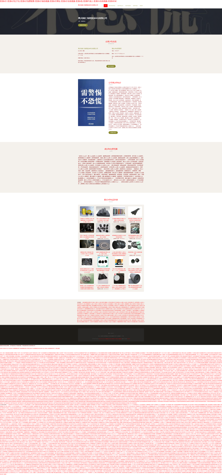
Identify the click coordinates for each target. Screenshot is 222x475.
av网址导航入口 (157, 409)
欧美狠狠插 (7, 377)
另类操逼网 (89, 412)
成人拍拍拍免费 (175, 365)
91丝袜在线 (26, 386)
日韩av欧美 (160, 417)
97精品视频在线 (31, 419)
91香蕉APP (15, 352)
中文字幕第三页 (176, 364)
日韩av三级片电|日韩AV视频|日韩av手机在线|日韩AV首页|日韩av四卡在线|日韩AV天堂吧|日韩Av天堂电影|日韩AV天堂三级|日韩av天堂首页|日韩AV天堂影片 (34, 398)
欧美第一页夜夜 (162, 354)
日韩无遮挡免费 (14, 407)
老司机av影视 (201, 441)
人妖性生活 (39, 412)
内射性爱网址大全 (104, 386)
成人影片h (135, 367)
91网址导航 (162, 432)
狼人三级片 (97, 396)
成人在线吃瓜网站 (24, 382)
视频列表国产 (161, 416)
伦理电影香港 (85, 375)
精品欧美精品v (216, 388)
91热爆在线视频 (55, 412)
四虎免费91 (4, 361)
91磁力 (174, 425)
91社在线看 (199, 385)
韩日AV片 (158, 419)
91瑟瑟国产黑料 (52, 424)
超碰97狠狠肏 (176, 438)
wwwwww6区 (181, 406)
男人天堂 (62, 382)
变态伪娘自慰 (15, 427)
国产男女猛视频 (193, 385)
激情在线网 (113, 437)
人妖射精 (7, 357)
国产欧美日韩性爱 (181, 432)
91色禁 (173, 441)
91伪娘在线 (10, 404)
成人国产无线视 (160, 382)
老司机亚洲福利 (29, 407)
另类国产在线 (143, 375)
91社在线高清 (74, 364)
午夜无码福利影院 (79, 435)
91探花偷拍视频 (176, 404)
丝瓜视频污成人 (170, 391)
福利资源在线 (16, 359)
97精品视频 (47, 411)
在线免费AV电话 (190, 409)
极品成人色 (203, 378)
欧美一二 (65, 406)
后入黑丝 (98, 404)
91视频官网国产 (174, 375)
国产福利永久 (128, 352)
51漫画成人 (161, 370)
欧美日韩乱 (20, 378)
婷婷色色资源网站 (67, 411)
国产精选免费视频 (149, 386)
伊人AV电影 (72, 435)
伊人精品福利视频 (19, 432)
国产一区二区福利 (5, 356)
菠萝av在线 (52, 411)
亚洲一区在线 (57, 419)
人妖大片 (168, 390)
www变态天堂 (144, 432)
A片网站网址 (57, 388)
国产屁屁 (11, 357)
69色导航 (107, 422)
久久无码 (194, 391)
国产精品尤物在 (51, 370)
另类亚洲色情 (193, 359)
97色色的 (140, 437)
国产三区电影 (184, 388)
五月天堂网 (153, 396)
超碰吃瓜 (220, 370)
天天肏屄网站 (83, 437)
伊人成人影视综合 (99, 407)
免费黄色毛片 (56, 356)
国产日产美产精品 (43, 375)
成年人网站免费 (186, 382)
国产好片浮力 (6, 367)
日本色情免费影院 (112, 409)
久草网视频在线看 (141, 369)
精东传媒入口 (116, 357)
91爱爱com (172, 370)
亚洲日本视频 (38, 369)
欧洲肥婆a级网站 (58, 409)
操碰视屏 (154, 359)
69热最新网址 (163, 386)
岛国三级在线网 (138, 441)
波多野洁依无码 (64, 404)
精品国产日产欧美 (215, 433)
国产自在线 (104, 375)
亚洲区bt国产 (192, 407)
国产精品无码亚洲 (199, 377)
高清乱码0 (47, 367)
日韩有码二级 (124, 437)
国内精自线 (32, 354)
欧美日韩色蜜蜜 (174, 424)
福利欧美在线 (186, 386)
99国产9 (152, 404)
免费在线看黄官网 (64, 419)
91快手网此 (104, 419)
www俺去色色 (196, 424)
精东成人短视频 (118, 441)
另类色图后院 (132, 416)
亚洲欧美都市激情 (43, 430)
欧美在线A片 (149, 440)
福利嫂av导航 (58, 441)
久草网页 (41, 377)
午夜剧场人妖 (59, 417)
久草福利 (214, 356)
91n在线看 (218, 432)
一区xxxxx (198, 354)
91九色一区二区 (168, 412)
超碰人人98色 (146, 425)
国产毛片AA (216, 416)
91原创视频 (115, 390)
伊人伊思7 (110, 406)
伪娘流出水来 (98, 425)
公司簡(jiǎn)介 (113, 132)
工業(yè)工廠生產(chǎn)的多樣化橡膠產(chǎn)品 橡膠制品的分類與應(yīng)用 (87, 237)
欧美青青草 (104, 430)
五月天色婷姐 (16, 406)
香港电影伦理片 (15, 370)
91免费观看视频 (180, 440)
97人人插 (105, 420)
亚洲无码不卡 (38, 427)
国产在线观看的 (136, 395)
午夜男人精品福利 (194, 441)
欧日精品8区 (130, 440)
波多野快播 (83, 404)
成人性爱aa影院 (113, 359)
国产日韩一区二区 (193, 362)
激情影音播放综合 (159, 425)
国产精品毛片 (51, 438)
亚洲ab (98, 365)
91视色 (192, 367)
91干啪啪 (190, 395)
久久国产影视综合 (80, 359)
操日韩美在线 (63, 430)
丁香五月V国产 (175, 380)
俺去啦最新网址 (178, 435)
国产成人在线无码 (128, 390)
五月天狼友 (108, 438)
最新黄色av (18, 391)
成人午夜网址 (4, 378)
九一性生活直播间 (122, 430)
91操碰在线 (56, 354)
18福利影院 (23, 362)
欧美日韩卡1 (126, 406)
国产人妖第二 (130, 367)
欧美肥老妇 (112, 385)
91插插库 (122, 354)
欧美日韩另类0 (183, 362)
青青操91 (120, 395)
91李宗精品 (217, 385)
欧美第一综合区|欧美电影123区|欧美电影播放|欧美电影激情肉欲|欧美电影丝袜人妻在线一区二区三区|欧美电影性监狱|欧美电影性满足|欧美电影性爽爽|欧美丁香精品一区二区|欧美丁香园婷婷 (132, 399)
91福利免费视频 (150, 395)
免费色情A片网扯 (88, 377)
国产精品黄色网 (183, 404)
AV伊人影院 (165, 430)
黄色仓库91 (145, 409)
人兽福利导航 (127, 388)
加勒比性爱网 (97, 356)
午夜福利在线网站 (198, 367)
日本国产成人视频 (214, 390)
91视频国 (156, 420)
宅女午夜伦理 (44, 409)
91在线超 (66, 416)
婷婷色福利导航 (132, 414)
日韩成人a (115, 395)
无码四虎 (151, 364)
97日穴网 (50, 372)
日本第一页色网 (45, 437)
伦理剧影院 (57, 428)
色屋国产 (115, 416)
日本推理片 (186, 378)
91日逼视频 (48, 385)
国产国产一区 (64, 359)
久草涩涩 (2, 372)
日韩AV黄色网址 (90, 441)
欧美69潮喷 (86, 359)
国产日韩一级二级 (165, 409)
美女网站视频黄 (106, 391)
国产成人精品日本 (17, 383)
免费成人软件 (28, 375)
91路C (100, 419)
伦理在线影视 (122, 380)
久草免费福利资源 (172, 420)
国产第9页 (163, 378)
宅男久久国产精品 (114, 383)
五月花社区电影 (124, 432)
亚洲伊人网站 (218, 435)
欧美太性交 (10, 419)
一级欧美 (191, 430)
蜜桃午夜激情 (113, 372)
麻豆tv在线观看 (140, 365)
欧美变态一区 (72, 352)
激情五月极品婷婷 (214, 352)
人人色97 (34, 420)
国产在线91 (173, 369)
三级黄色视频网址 (38, 385)
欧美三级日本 (17, 382)
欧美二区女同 (90, 390)
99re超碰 (197, 437)
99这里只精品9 (172, 411)
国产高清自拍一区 (143, 385)
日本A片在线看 (29, 406)
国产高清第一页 (102, 382)
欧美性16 (116, 369)
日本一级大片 (3, 352)
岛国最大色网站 (146, 390)
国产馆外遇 (67, 435)
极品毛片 (60, 427)
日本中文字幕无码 (44, 372)
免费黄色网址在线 (85, 370)
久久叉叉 (157, 380)
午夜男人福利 (46, 406)
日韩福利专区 (85, 390)
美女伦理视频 (49, 352)
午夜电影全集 (14, 364)
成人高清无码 (40, 416)
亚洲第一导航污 (90, 419)
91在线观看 (161, 395)
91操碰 (6, 432)
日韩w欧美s (73, 411)
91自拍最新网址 (22, 359)
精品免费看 (22, 367)
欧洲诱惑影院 (209, 424)
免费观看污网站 (95, 383)
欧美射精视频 (124, 441)
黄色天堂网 (69, 409)
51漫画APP (63, 378)
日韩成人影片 (39, 370)
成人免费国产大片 (178, 377)
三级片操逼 (189, 428)
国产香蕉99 (6, 441)
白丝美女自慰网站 (143, 395)
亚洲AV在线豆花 (53, 390)
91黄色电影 (20, 370)
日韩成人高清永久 (205, 416)
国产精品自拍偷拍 (12, 380)
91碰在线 (150, 356)
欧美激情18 (96, 422)
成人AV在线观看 (188, 393)
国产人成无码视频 (194, 356)
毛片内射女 (40, 383)
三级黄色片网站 (105, 378)
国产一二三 (118, 427)
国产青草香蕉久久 (184, 420)
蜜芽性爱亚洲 (72, 430)
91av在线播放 (75, 372)
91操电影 (31, 388)
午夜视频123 (180, 378)
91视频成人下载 (204, 375)
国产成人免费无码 (112, 370)
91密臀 (54, 407)
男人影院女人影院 (132, 417)
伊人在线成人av (198, 416)
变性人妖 (124, 352)
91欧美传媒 (101, 424)
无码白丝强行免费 (170, 386)
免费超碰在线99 (124, 412)
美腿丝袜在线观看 (73, 385)
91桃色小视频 (182, 395)
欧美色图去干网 (174, 416)
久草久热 (189, 404)
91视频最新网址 (33, 432)
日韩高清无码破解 (215, 406)
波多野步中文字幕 (154, 383)
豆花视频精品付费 (206, 411)
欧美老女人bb (106, 364)
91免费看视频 (3, 388)
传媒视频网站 (158, 433)
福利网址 (71, 422)
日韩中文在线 (168, 361)
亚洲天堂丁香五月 (210, 374)
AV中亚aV (182, 430)
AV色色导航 (85, 414)
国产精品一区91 (97, 390)
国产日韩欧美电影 (141, 361)
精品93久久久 (53, 374)
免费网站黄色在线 (141, 374)
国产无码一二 (126, 375)
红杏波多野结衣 (17, 416)
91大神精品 (188, 357)
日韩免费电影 (193, 365)
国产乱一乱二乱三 (96, 372)
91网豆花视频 (117, 364)
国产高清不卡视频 (8, 365)
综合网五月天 (217, 364)
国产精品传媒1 (120, 407)
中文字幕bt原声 (169, 378)
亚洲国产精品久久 (187, 440)
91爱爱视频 (145, 362)
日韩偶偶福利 (158, 437)
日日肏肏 (192, 416)
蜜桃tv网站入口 (132, 375)
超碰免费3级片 (182, 441)
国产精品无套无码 (179, 382)
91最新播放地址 (117, 428)
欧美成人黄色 (96, 411)
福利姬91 (20, 417)
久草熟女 (205, 425)
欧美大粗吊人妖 (115, 388)
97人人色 (157, 424)
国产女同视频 (83, 425)
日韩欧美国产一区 (39, 438)
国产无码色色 (210, 375)
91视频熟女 (80, 409)
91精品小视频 (140, 396)
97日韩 (96, 409)
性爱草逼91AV (39, 378)
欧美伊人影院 (77, 367)
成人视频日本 (88, 357)
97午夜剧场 (102, 404)
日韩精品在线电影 (112, 422)
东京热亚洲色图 (127, 396)
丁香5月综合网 (167, 370)
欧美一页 (73, 396)
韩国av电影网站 (76, 422)
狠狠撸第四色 (68, 396)
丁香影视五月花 (214, 380)
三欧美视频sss (117, 425)
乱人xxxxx (209, 386)
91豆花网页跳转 (83, 412)
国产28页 (52, 420)
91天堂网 (88, 432)
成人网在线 (171, 438)
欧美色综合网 (77, 354)
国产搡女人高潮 (52, 437)
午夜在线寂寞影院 (50, 419)
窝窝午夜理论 (140, 383)
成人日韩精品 (79, 390)
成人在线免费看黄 (89, 382)
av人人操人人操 (80, 414)
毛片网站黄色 (92, 396)
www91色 (2, 428)
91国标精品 (148, 404)
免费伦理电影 (119, 372)
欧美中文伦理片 (33, 412)
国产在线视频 (111, 377)
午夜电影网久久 (137, 359)
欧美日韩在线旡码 (25, 437)
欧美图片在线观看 (107, 352)
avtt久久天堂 (184, 435)
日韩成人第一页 (134, 361)
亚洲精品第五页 (163, 374)
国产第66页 (138, 375)
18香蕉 (210, 412)
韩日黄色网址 (126, 411)
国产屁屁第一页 (26, 378)
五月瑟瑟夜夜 (78, 441)
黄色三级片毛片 (95, 369)
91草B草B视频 (206, 359)
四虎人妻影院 (65, 432)
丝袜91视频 (121, 411)
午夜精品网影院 (149, 369)
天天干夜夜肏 (198, 428)
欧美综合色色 (52, 422)
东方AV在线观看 (168, 414)
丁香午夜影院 (115, 411)
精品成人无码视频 (12, 390)
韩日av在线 (5, 416)
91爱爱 (4, 427)
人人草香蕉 (79, 364)
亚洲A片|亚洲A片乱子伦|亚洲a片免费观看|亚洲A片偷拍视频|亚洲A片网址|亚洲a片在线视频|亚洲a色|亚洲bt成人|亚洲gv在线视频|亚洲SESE (28, 348)
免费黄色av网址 (107, 385)
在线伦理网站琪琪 (204, 427)
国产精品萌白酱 (22, 388)
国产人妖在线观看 (9, 411)
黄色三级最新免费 (140, 391)
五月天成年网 (162, 407)
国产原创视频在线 (48, 361)
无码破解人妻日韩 (42, 407)
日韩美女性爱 (16, 419)
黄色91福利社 (40, 395)
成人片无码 (191, 386)
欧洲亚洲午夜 (143, 440)
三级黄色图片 (218, 386)
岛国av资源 (85, 372)
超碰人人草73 (107, 432)
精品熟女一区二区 (209, 422)
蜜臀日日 (106, 411)
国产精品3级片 (38, 354)
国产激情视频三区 (190, 383)
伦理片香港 (128, 391)
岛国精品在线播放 (61, 396)
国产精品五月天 (7, 374)
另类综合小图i (27, 428)
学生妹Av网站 (181, 352)
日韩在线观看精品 (30, 377)
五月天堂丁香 (30, 391)
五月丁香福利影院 (109, 416)
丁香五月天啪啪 (148, 435)
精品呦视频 (122, 393)
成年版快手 (38, 390)
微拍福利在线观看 (9, 352)
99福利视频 (7, 433)
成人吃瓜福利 (218, 362)
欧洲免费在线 (151, 409)
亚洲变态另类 (216, 422)
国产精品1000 (193, 382)
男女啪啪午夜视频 (85, 365)
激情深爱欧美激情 (167, 375)
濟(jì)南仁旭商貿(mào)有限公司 (88, 48)
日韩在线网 (192, 372)
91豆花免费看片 (149, 430)
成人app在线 (96, 361)
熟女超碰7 (157, 412)
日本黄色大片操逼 (155, 407)
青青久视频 (154, 375)
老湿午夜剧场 (137, 424)
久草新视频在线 (160, 375)
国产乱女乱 (88, 385)
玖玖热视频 (44, 412)
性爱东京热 (101, 370)
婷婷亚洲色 (215, 428)
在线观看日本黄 (146, 377)
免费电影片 (100, 369)
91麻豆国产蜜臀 (8, 437)
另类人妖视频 (162, 380)
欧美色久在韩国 (201, 435)
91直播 (203, 367)
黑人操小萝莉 (126, 407)
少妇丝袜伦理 (8, 414)
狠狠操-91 (180, 375)
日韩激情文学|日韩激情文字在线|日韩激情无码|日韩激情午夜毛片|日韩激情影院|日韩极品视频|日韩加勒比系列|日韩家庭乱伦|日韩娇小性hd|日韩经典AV (106, 403)
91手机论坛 (210, 391)
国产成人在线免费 (77, 424)
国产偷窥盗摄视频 (147, 354)
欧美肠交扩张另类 (64, 370)
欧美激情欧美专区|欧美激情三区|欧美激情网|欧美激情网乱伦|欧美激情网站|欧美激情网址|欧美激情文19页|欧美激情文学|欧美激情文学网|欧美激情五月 (146, 401)
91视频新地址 (216, 391)
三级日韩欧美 (175, 378)
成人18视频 (140, 388)
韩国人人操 (103, 425)
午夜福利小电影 (148, 422)
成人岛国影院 (31, 382)
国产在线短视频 (74, 391)
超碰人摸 (12, 433)
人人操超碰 (43, 425)
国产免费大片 (116, 393)
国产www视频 (183, 385)
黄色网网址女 (90, 367)
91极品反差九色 (54, 425)
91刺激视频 (140, 393)
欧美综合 (130, 422)
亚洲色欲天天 (98, 357)
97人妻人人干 (87, 440)
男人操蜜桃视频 (59, 365)
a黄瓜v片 (45, 416)
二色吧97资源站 (176, 362)
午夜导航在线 (115, 374)
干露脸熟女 (199, 393)
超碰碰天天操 (62, 357)
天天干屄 (53, 441)
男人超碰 (210, 437)
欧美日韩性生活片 (167, 382)
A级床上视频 (119, 422)
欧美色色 (35, 416)
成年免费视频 (113, 396)
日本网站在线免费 (200, 362)
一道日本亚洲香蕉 (212, 354)
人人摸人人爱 (138, 416)
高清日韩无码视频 (120, 370)
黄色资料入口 (6, 391)
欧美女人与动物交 (108, 354)
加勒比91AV (156, 395)
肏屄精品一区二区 (139, 409)
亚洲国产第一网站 (153, 377)
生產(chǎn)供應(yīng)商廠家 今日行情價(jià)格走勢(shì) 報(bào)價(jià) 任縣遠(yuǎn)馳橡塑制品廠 (135, 270)
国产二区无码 (13, 393)
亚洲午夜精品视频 (89, 380)
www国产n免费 (34, 404)
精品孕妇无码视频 (27, 374)
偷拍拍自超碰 (5, 438)
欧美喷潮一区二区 (99, 393)
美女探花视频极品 (201, 404)
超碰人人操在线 (195, 411)
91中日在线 (104, 417)
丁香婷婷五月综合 (192, 369)
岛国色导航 (129, 437)
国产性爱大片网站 (89, 422)
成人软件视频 (151, 372)
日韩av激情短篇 (10, 430)
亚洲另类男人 (211, 427)
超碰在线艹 (217, 369)
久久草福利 (197, 419)
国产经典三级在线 (184, 369)
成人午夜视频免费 (59, 395)
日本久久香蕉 (66, 407)
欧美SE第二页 (35, 383)
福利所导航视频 (153, 378)
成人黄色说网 (26, 427)
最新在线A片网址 (7, 372)
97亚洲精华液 (27, 354)
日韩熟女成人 (4, 440)
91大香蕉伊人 (208, 435)
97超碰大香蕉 (127, 354)
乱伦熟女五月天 (181, 354)
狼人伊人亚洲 (193, 425)
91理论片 (135, 380)
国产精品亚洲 (181, 374)
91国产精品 (126, 409)
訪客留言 (141, 5)
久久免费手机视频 (174, 352)
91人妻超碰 (49, 412)
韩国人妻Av (83, 419)
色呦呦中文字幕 (171, 435)
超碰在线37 (191, 420)
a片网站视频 (40, 414)
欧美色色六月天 (82, 356)
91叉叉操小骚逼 (134, 388)
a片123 (66, 382)
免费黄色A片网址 (179, 356)
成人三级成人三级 (99, 364)
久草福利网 (162, 427)
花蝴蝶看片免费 (93, 354)
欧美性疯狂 (162, 424)
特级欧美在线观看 (3, 362)
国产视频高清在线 (124, 365)
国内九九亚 (39, 433)
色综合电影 (184, 409)
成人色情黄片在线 (121, 369)
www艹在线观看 (22, 406)
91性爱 (107, 404)
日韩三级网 (181, 407)
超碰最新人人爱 (155, 416)
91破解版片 (88, 404)
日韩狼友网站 (58, 422)
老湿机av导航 (101, 437)
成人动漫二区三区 (37, 382)
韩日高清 (71, 424)
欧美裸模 (154, 356)
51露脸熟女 (146, 417)
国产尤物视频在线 (195, 390)
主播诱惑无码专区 (202, 395)
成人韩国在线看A (216, 412)
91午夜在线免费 (156, 374)
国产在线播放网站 (31, 369)
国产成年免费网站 (117, 365)
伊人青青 (193, 414)
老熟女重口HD (181, 433)
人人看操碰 (27, 367)
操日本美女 (160, 420)
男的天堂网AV (45, 370)
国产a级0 (120, 352)
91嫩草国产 (146, 391)
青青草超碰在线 (217, 427)
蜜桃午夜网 (132, 378)
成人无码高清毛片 (101, 374)
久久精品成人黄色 (45, 427)
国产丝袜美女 (144, 359)
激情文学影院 (147, 412)
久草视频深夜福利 (147, 383)
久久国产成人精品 (46, 374)
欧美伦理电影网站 (51, 362)
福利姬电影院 (96, 416)
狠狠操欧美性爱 (14, 374)
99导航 (192, 417)
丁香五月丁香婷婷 (82, 391)
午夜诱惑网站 (98, 417)
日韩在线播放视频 (89, 386)
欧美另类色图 (89, 437)
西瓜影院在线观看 (30, 361)
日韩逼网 (111, 357)
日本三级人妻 (160, 440)
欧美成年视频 (28, 396)
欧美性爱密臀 (216, 383)
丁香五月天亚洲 (109, 388)
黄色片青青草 (156, 430)
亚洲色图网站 (178, 393)
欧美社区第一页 (111, 386)
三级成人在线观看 (195, 406)
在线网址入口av (157, 404)
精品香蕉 (130, 365)
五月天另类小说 (188, 432)
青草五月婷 (185, 424)
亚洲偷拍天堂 (101, 422)
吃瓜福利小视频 (57, 364)
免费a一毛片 (57, 370)
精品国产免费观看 (62, 372)
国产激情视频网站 (81, 357)
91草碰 (149, 365)
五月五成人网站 (204, 438)
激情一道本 (206, 412)
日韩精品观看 (152, 367)
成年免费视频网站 (24, 369)
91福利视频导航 (133, 362)
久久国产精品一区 (77, 404)
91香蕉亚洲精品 (216, 375)
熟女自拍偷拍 (149, 375)
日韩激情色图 (150, 411)
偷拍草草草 (20, 385)
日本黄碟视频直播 (90, 438)
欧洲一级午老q (14, 414)
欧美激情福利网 (66, 395)
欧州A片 (200, 437)
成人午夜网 (151, 361)
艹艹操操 (57, 362)
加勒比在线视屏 (123, 385)
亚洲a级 (184, 414)
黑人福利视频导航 (94, 427)
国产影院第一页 (206, 369)
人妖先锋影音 (142, 404)
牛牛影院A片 (18, 380)
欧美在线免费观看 (104, 441)
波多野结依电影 (122, 356)
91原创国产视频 (211, 362)
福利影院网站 (115, 361)
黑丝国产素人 (138, 430)
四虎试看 (101, 361)
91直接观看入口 (168, 441)
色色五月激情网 (126, 414)
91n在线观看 (36, 430)
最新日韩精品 (127, 362)
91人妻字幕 (171, 409)
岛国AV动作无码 (96, 362)
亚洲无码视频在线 (68, 375)
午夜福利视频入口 (206, 440)
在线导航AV (59, 438)
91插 (37, 386)
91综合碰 (84, 385)
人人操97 (192, 433)
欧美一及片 (159, 390)
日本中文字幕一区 (146, 393)
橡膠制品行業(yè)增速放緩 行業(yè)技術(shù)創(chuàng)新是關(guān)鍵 (86, 254)
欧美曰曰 (131, 435)
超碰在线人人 (196, 420)
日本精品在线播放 (80, 388)
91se (69, 419)
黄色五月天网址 (46, 420)
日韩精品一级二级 (59, 411)
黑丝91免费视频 (22, 425)
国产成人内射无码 (207, 352)
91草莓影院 (131, 359)
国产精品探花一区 (171, 377)
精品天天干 (147, 419)
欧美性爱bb (188, 417)
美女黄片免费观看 (65, 390)
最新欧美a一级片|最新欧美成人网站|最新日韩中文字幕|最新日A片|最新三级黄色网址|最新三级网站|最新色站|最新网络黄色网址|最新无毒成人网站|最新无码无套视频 (82, 401)
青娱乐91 (133, 420)
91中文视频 (106, 412)
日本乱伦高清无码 (128, 393)
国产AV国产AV (21, 354)
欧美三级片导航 (39, 428)
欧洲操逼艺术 (90, 411)
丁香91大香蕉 (131, 432)
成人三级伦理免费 (6, 354)
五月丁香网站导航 (143, 406)
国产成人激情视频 (155, 365)
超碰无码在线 (176, 383)
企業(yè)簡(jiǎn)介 (112, 5)
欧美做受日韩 (36, 361)
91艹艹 (14, 362)
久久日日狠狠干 (31, 438)
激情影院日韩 (176, 386)
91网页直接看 (9, 412)
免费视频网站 (210, 388)
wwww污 (9, 440)
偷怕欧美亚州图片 (14, 354)
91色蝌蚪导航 (111, 441)
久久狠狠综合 (58, 437)
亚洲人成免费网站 (188, 352)
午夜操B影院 (92, 409)
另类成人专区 (73, 419)
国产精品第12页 (103, 380)
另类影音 (157, 441)
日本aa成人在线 (6, 406)
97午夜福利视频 (89, 362)
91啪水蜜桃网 (8, 393)
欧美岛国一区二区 (51, 378)
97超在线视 (205, 388)
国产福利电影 (33, 370)
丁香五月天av (57, 391)
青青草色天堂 (102, 416)
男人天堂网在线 (163, 428)
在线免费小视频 (74, 377)
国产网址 (162, 419)
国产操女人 (205, 370)
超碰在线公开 (131, 386)
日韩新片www (77, 432)
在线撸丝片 (145, 365)
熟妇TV (100, 409)
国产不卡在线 (163, 357)
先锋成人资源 (83, 438)
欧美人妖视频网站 (133, 383)
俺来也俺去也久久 (203, 432)
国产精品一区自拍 (56, 382)
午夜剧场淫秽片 (157, 438)
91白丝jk (207, 420)
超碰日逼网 (142, 422)
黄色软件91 (200, 370)
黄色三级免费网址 (7, 370)
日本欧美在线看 (142, 386)
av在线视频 (151, 420)
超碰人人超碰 (175, 412)
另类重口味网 (147, 424)
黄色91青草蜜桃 (97, 438)
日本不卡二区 (38, 357)
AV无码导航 (5, 419)
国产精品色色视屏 (114, 362)
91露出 (132, 428)
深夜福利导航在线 (136, 422)
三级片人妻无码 (63, 433)
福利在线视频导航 (91, 393)
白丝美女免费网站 (101, 354)
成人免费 (90, 375)
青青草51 (22, 386)
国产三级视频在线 (14, 395)
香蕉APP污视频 (217, 372)
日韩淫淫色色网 (93, 433)
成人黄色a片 (54, 435)
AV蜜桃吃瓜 (136, 386)
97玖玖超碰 (99, 435)
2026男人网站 (113, 407)
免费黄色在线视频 (109, 390)
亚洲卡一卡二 (82, 382)
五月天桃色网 (82, 433)
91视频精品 (116, 430)
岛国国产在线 (162, 388)
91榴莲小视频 (156, 362)
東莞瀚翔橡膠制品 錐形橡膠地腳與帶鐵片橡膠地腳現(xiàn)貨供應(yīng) (103, 270)
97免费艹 (45, 377)
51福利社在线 (96, 414)
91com (127, 382)
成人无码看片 (75, 375)
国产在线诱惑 (204, 386)
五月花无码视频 (10, 378)
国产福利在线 (159, 359)
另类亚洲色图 (34, 440)
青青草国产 (16, 378)
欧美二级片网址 (5, 390)
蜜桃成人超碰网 (134, 396)
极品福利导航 (133, 391)
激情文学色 (63, 388)
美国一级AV (165, 356)
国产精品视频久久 (70, 433)
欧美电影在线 (120, 378)
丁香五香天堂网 (187, 406)
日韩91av (123, 428)
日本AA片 (2, 422)
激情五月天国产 (211, 364)
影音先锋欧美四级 (33, 435)
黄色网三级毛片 (13, 391)
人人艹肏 (157, 414)
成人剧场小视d (112, 412)
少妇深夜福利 (121, 440)
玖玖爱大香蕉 (162, 412)
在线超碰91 (139, 438)
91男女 (104, 361)
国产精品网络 (199, 391)
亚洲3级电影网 (59, 406)
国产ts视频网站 (190, 375)
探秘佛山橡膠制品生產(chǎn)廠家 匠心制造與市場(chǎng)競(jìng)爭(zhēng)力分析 (87, 270)
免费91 (61, 364)
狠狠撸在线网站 (110, 417)
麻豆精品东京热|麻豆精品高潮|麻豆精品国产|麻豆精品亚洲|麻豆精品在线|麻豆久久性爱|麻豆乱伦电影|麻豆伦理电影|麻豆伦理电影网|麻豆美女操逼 (166, 398)
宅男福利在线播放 (198, 383)
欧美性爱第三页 (211, 438)
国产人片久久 (219, 420)
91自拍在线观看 (23, 356)
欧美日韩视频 (46, 424)
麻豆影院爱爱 (146, 372)
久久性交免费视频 (117, 424)
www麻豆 (21, 427)
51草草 (200, 411)
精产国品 (142, 382)
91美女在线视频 (187, 361)
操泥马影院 (57, 433)
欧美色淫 (117, 356)
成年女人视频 (44, 354)
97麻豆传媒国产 (50, 404)
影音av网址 (92, 425)
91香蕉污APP (137, 385)
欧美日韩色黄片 (126, 359)
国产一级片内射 (30, 356)
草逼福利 (149, 407)
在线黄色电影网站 (202, 414)
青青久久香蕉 (194, 404)
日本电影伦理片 (125, 372)
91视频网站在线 (5, 359)
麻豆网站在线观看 (170, 374)
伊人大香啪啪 (82, 422)
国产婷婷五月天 (59, 380)
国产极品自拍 (139, 390)
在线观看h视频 (115, 352)
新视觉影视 (27, 372)
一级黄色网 (164, 367)
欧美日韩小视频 (121, 390)
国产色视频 (53, 383)
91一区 (35, 388)
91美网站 (161, 430)
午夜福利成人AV (126, 404)
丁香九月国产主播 (99, 391)
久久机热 (147, 361)
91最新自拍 (195, 370)
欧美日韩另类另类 (167, 440)
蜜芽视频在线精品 (115, 438)
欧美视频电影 (209, 395)
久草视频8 (212, 372)
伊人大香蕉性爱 (86, 409)
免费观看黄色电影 (147, 433)
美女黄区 (177, 441)
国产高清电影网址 (128, 374)
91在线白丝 (187, 433)
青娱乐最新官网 (66, 440)
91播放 (213, 395)
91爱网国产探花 (141, 419)
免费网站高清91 (137, 432)
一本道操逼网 (110, 424)
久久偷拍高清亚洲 (148, 374)
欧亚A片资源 (195, 430)
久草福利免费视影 (147, 396)
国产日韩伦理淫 (107, 396)
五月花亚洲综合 (199, 369)
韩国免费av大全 (11, 432)
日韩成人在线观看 (216, 409)
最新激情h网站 (102, 383)
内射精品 (173, 422)
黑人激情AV (58, 414)
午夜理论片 (105, 393)
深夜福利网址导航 (130, 427)
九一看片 (87, 417)
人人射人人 (135, 435)
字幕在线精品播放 (45, 380)
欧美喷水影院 (140, 362)
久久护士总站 (115, 440)
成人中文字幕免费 (42, 386)
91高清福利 (77, 433)
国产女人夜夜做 (115, 382)
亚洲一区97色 (93, 406)
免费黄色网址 (32, 390)
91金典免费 (12, 382)
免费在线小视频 (50, 364)
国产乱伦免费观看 (14, 385)
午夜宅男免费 (187, 359)
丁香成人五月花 (83, 367)
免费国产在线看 (52, 380)
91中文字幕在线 (43, 364)
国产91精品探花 (140, 417)
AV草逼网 (186, 430)
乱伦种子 (31, 352)
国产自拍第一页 (7, 407)
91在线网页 (24, 409)
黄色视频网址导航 (183, 370)
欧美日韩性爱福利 (141, 380)
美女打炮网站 (74, 409)
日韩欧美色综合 (65, 383)
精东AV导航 (161, 441)
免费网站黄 (81, 428)
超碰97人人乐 (55, 427)
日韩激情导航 (205, 437)
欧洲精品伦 (87, 430)
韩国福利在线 (130, 433)
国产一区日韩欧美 (196, 432)
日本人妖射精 (59, 374)
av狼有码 (126, 440)
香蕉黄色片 (2, 432)
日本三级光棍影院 (182, 357)
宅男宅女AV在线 (14, 417)
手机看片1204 (196, 364)
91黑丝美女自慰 (24, 438)
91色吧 (55, 438)
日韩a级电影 (171, 385)
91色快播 (201, 364)
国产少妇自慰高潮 (10, 425)
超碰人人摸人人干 (19, 422)
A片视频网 (99, 375)
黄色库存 (26, 419)
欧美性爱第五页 (210, 407)
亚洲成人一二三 (187, 412)
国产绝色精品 (20, 374)
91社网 (216, 374)
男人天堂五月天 (217, 407)
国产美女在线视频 (142, 364)
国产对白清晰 (20, 414)
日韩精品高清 (12, 377)
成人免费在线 (55, 372)
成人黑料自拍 (208, 378)
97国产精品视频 (180, 361)
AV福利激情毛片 (66, 393)
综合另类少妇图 (203, 407)
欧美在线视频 (78, 370)
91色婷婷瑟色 (140, 367)
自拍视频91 (10, 362)
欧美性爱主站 (4, 430)
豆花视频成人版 (25, 430)
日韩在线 (74, 359)
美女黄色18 (82, 380)
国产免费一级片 (86, 352)
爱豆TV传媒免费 (168, 407)
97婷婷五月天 (61, 416)
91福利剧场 (123, 364)
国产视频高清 (55, 361)
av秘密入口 (95, 419)
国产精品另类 (28, 395)
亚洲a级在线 (165, 425)
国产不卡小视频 (199, 374)
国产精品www (216, 437)
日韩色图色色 (170, 428)
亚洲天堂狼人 (192, 419)
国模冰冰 (141, 427)
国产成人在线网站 (78, 361)
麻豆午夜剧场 (72, 412)
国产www (177, 390)
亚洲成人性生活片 (37, 409)
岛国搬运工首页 (123, 377)
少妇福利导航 (167, 432)
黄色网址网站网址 (198, 388)
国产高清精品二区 (62, 354)
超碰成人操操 (17, 361)
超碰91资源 (90, 372)
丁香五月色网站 (149, 352)
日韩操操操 (83, 407)
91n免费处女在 (49, 407)
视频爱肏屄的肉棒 (30, 425)
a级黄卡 (193, 428)
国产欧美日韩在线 (179, 372)
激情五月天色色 (122, 361)
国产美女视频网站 (197, 375)
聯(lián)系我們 (128, 5)
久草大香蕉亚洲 (218, 430)
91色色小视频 (15, 428)
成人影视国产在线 (48, 369)
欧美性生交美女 (145, 438)
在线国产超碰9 (9, 427)
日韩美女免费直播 (51, 388)
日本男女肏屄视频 (147, 414)
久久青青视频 (77, 438)
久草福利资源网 (3, 369)
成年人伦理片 (182, 390)
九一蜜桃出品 (99, 406)
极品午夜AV (61, 412)
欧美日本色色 (35, 407)
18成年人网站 (71, 365)
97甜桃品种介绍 (24, 383)
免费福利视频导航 (72, 414)
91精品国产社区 (169, 383)
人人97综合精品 (116, 375)
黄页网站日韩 (61, 425)
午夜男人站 (123, 424)
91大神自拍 (194, 352)
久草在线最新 (44, 382)
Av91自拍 (112, 432)
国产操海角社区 (172, 417)
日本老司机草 (209, 425)
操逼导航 (153, 437)
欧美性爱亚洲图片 (73, 427)
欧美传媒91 (19, 409)
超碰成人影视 (182, 364)
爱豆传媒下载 (92, 391)
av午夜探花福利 (148, 380)
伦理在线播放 (11, 356)
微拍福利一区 (164, 404)
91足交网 (129, 412)
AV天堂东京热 (75, 428)
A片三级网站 (207, 372)
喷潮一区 (213, 377)
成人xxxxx (93, 385)
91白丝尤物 (154, 440)
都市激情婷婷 (174, 367)
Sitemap (128, 338)
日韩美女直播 (103, 372)
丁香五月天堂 (66, 352)
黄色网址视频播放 (35, 375)
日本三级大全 (143, 378)
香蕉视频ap (93, 404)
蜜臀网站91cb (141, 435)
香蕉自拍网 (213, 440)
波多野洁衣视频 (213, 361)
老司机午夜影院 (79, 411)
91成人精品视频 (168, 354)
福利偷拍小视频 (55, 352)
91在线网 (86, 428)
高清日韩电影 (188, 390)
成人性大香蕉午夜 (34, 414)
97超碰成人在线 (107, 437)
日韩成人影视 (176, 359)
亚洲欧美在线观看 (91, 364)
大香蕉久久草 (64, 437)
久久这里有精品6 (45, 433)
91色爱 (101, 385)
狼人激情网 (123, 391)
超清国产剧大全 (37, 364)
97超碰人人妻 (122, 420)
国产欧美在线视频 (70, 354)
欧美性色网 (39, 404)
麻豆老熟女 (187, 441)
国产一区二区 (162, 352)
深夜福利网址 (55, 369)
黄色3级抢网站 (156, 352)
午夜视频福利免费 (90, 395)
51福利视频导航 (139, 414)
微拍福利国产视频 (186, 356)
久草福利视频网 (49, 357)
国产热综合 (135, 369)
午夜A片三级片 (34, 374)
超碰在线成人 (46, 414)
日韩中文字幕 (194, 412)
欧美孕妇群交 (12, 441)
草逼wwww (149, 388)
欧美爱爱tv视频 (77, 378)
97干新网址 (94, 420)
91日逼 (220, 391)
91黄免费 (75, 406)
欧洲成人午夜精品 (46, 365)
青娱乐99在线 (18, 438)
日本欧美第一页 (62, 386)
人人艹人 (131, 404)
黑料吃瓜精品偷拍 (162, 365)
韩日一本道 (52, 440)
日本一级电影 (36, 377)
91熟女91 (33, 424)
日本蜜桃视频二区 (76, 437)
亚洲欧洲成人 (69, 359)
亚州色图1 (153, 433)
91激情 (186, 395)
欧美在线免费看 (62, 369)
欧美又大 (148, 364)
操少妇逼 (131, 406)
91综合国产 (103, 438)
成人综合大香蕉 (7, 422)
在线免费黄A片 (209, 356)
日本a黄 (163, 433)
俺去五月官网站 (179, 437)
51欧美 (192, 361)
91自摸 (163, 437)
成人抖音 (210, 393)
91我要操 (184, 375)
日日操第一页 (111, 364)
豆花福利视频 (187, 380)
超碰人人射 (16, 420)
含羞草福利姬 (50, 416)
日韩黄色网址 (181, 380)
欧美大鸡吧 (145, 388)
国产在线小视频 (122, 382)
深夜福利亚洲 (122, 388)
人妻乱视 (72, 361)
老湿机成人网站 (174, 432)
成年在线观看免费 (53, 396)
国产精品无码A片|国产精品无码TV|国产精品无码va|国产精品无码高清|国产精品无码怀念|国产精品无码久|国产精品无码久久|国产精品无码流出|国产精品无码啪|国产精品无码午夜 (40, 403)
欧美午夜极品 (69, 356)
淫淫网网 (43, 369)
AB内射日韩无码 (164, 411)
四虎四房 (48, 390)
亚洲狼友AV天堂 (140, 411)
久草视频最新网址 (96, 367)
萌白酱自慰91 (50, 430)
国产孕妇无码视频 (34, 393)
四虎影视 (14, 365)
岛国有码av (214, 424)
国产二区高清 (177, 385)
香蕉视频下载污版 (31, 385)
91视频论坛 (202, 433)
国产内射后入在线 (191, 388)
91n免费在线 (33, 433)
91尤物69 (108, 372)
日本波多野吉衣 (22, 377)
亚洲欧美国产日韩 (46, 396)
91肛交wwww (132, 409)
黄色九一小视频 (21, 433)
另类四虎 (153, 357)
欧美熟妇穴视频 (168, 380)
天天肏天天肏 (115, 435)
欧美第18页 (218, 440)
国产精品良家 (153, 419)
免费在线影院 (55, 386)
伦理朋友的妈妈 (129, 377)
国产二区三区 (21, 352)
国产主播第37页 (68, 388)
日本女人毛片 (46, 422)
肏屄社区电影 (84, 441)
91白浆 (169, 424)
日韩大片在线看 (103, 367)
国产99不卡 (159, 377)
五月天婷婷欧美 (29, 365)
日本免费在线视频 (81, 427)
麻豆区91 (110, 411)
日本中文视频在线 (5, 383)
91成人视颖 (134, 412)
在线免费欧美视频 (49, 356)
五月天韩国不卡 (27, 424)
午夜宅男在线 (157, 372)
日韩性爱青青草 (119, 404)
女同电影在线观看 (78, 396)
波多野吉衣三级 (62, 377)
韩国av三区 (72, 441)
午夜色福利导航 (38, 417)
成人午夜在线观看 (100, 352)
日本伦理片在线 (206, 382)
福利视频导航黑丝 (58, 420)
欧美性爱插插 (119, 359)
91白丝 (145, 428)
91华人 (187, 362)
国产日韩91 (43, 357)
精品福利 (160, 385)
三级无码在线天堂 (213, 382)
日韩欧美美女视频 (200, 380)
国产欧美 (51, 367)
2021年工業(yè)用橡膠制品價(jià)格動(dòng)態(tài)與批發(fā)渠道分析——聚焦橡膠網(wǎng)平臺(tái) (119, 287)
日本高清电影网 (78, 365)
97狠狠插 (25, 385)
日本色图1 (183, 417)
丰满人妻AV (40, 406)
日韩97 (67, 430)
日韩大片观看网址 (187, 365)
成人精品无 (39, 388)
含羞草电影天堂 (37, 425)
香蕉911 (88, 354)
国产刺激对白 (15, 396)
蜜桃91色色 (94, 375)
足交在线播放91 (142, 352)
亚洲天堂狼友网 (57, 404)
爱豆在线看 (140, 372)
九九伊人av (81, 440)
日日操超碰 (66, 425)
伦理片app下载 (92, 359)
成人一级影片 (29, 420)
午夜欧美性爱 (162, 414)
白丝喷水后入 (7, 443)
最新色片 (88, 433)
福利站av (16, 433)
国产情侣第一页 (57, 430)
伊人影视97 (45, 428)
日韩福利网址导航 (162, 383)
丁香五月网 (96, 370)
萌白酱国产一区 (159, 356)
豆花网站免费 (52, 433)
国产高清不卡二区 (51, 395)
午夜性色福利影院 (100, 432)
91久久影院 (164, 359)
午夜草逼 (121, 417)
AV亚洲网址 (178, 369)
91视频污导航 (204, 383)
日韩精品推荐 (50, 382)
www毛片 (13, 422)
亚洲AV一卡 (68, 377)
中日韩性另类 (177, 430)
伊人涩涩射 (177, 370)
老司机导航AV (146, 420)
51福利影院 (52, 391)
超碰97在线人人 (39, 420)
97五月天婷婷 (186, 372)
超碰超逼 (153, 435)
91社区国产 (61, 352)
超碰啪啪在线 (93, 432)
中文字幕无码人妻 (31, 357)
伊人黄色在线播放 (40, 432)
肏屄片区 (152, 412)
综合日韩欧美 (209, 357)
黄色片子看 (190, 424)
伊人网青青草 (211, 367)
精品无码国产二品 (153, 390)
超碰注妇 (174, 419)
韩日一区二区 (74, 357)
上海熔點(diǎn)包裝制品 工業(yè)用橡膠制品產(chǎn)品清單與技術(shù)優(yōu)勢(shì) (87, 220)
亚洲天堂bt (136, 428)
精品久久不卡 (132, 407)
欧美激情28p (140, 425)
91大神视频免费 (110, 430)
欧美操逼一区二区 (21, 407)
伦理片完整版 (155, 369)
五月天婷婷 (124, 395)
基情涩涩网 (156, 370)
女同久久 (133, 430)
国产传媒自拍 (208, 433)
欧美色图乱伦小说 (22, 375)
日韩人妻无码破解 (63, 428)
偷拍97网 (88, 407)
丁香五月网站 (191, 378)
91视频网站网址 (26, 432)
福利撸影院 (205, 364)
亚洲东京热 (158, 357)
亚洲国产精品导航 (111, 356)
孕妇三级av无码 (58, 383)
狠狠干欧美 (167, 372)
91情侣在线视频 (80, 406)
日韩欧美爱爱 (106, 369)
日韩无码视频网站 (25, 380)
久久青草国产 (59, 432)
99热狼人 (71, 425)
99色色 (196, 414)
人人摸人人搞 (135, 437)
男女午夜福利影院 (20, 390)
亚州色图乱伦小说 (116, 367)
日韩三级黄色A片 (56, 367)
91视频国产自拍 (134, 364)
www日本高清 (179, 419)
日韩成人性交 (25, 417)
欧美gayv (45, 359)
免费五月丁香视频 (84, 378)
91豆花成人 (131, 382)
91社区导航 (117, 412)
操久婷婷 (83, 369)
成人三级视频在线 (129, 380)
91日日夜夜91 (56, 357)
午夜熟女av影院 (29, 416)
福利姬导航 (210, 428)
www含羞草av (41, 435)
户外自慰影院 (133, 354)
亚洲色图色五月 (65, 424)
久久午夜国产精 (131, 441)
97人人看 (9, 395)
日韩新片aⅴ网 (183, 422)
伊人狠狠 (44, 417)
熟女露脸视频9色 (164, 438)
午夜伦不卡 (91, 356)
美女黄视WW (182, 438)
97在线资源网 (173, 437)
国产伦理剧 (173, 382)
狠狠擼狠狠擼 (176, 395)
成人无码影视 (136, 406)
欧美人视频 (88, 420)
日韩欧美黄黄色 (27, 414)
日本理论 (27, 388)
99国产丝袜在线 (70, 420)
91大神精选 (14, 437)
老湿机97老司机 (13, 409)
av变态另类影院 (133, 411)
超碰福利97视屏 (202, 390)
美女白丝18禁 (175, 388)
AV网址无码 (36, 411)
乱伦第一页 (77, 374)
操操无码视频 (95, 382)
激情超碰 (208, 414)
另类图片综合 (16, 411)
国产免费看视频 (197, 378)
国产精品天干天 (17, 357)
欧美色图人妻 (42, 356)
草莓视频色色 (152, 425)
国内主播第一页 (121, 374)
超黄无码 (213, 386)
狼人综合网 (91, 414)
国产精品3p (79, 385)
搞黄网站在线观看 (81, 377)
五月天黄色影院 (137, 440)
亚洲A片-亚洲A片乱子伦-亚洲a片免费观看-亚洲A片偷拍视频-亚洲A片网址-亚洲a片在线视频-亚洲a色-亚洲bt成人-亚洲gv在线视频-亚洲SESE (58, 1)
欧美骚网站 (103, 388)
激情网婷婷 (164, 390)
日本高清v (160, 393)
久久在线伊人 (166, 417)
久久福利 (148, 378)
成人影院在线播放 (135, 357)
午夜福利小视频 (216, 404)
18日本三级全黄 (64, 391)
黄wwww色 (121, 357)
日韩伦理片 (98, 385)
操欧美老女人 (109, 375)
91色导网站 (152, 424)
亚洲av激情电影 (109, 374)
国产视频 (172, 395)
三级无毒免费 (17, 386)
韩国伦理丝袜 (151, 417)
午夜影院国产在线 (75, 386)
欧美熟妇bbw (136, 404)
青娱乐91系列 (25, 441)
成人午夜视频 (49, 375)
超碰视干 (213, 419)
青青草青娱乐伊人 (51, 409)
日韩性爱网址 (140, 377)
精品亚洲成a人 (16, 388)
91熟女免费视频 (37, 441)
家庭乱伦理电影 (199, 359)
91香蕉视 (186, 354)
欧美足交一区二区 (142, 357)
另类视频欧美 (70, 382)
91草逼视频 (78, 395)
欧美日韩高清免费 (182, 383)
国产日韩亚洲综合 (91, 388)
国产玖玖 (183, 391)
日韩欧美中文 (71, 438)
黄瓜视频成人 (131, 372)
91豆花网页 (103, 428)
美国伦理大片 (35, 352)
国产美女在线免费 (130, 385)
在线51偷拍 (23, 416)
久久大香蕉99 (156, 432)
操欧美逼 (114, 414)
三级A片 (85, 388)
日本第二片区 (111, 393)
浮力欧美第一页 (84, 424)
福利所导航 (41, 391)
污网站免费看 (219, 361)
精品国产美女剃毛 (139, 356)
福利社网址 (101, 427)
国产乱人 (210, 370)
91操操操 (64, 409)
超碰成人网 (126, 435)
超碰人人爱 (67, 412)
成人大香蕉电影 (3, 420)
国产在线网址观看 (186, 377)
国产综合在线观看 (79, 352)
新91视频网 (76, 362)
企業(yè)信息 (135, 5)
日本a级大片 (72, 407)
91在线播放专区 (117, 432)
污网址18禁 (45, 395)
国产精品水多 (35, 391)
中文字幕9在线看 (175, 407)
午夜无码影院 (184, 428)
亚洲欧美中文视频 (120, 396)
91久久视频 (22, 440)
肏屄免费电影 (184, 427)
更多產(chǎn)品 (83, 25)
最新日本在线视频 (109, 395)
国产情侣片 (4, 395)
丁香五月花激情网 (70, 378)
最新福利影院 (127, 383)
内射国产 (128, 430)
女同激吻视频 (156, 364)
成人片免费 (159, 378)
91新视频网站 (87, 406)
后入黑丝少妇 (98, 430)
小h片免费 (109, 362)
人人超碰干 (48, 425)
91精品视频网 (217, 441)
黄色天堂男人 (157, 361)
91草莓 (165, 391)
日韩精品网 (45, 438)
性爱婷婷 (136, 372)
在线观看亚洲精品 (129, 369)
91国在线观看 (190, 370)
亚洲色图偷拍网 (202, 406)
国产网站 (203, 365)
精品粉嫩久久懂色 (109, 428)
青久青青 (74, 388)
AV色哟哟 (205, 374)
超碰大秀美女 (32, 427)
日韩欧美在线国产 (69, 362)
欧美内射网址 (38, 372)
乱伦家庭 (218, 356)
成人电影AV (189, 422)
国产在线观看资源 (205, 361)
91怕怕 (166, 424)
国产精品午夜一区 (24, 357)
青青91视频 (195, 435)
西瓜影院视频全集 (27, 393)
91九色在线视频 (199, 382)
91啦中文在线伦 (190, 427)
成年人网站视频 (49, 386)
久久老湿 (70, 416)
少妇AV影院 (143, 430)
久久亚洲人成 (110, 367)
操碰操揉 (33, 396)
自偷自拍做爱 (174, 440)
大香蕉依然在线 (31, 417)
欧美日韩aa (31, 430)
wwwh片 (32, 411)
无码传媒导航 (65, 380)
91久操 (11, 367)
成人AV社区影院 (91, 424)
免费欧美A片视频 (10, 420)
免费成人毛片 (207, 441)
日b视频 (131, 370)
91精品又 (88, 391)
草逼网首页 (214, 357)
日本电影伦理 (71, 380)
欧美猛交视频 (23, 361)
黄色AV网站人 (34, 395)
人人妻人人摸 (100, 412)
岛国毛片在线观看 (61, 435)
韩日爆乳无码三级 (43, 362)
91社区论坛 (134, 374)
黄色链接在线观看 (140, 412)
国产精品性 (26, 352)
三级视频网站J (47, 391)
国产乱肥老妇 (121, 383)
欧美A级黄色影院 (207, 380)
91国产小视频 (44, 388)
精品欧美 (183, 393)
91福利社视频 (197, 372)
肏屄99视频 (22, 411)
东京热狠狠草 (146, 367)
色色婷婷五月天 (197, 409)
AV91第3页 (3, 412)
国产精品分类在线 (82, 362)
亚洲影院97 (16, 425)
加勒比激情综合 (106, 407)
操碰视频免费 (202, 420)
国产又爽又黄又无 (217, 367)
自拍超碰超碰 (123, 427)
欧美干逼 (97, 424)
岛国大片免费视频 (204, 354)
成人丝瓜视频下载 (105, 357)
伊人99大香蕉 (168, 416)
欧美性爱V (63, 441)
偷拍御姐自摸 (178, 427)
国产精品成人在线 (16, 367)
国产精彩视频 (149, 359)
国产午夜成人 (121, 362)
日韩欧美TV (27, 435)
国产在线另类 (92, 430)
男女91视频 (39, 380)
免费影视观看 (128, 364)
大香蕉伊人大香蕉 (18, 430)
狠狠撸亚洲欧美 (50, 354)
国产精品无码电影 (116, 354)
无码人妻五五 (38, 419)
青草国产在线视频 (103, 356)
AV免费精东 (188, 414)
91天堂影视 (172, 390)
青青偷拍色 (185, 437)
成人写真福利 (32, 372)
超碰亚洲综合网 (22, 420)
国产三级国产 (173, 372)
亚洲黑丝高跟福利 (211, 432)
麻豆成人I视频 (203, 422)
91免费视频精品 (22, 395)
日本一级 (82, 383)
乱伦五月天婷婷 (66, 385)
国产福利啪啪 (40, 365)
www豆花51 (43, 419)
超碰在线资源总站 (64, 414)
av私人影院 (143, 416)
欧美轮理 (145, 411)
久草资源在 (137, 378)
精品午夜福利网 (9, 388)
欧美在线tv (117, 385)
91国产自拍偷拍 (83, 354)
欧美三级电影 (27, 390)
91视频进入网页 (191, 437)
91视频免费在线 (79, 393)
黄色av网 (17, 377)
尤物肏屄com (197, 427)
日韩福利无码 (43, 390)
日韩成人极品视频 (197, 386)
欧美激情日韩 (193, 377)
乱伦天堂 (69, 391)
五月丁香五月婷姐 (157, 411)
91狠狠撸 (128, 356)
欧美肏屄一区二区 (6, 385)
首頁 (105, 5)
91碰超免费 (172, 393)
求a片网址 (134, 365)
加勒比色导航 (204, 428)
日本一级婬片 (167, 352)
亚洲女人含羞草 (112, 404)
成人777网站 (11, 416)
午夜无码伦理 (208, 419)
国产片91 (80, 369)
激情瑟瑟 (92, 440)
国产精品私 (28, 404)
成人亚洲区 (111, 369)
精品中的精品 (174, 361)
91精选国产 (176, 374)
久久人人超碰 (209, 409)
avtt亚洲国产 (171, 430)
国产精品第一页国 (7, 375)
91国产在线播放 (108, 382)
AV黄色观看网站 (62, 362)
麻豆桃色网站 (217, 395)
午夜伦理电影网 (33, 367)
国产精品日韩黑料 (33, 437)
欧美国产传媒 (209, 417)
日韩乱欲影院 (197, 417)
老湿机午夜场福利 (177, 428)
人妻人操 (142, 424)
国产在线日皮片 (47, 393)
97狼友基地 (178, 417)
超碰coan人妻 (138, 407)
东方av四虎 (118, 437)
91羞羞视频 (199, 365)
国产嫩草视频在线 (98, 395)
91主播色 (102, 440)
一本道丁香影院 (20, 412)
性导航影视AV (215, 365)
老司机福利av (51, 428)
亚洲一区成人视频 (27, 370)
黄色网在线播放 (73, 393)
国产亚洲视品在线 (177, 391)
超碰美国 (212, 430)
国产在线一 (42, 361)
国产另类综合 (28, 433)
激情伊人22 (109, 419)
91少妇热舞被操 (155, 422)
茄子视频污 (93, 357)
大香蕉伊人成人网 (39, 424)
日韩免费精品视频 (154, 393)
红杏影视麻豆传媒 (168, 419)
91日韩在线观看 (20, 393)
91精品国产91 (180, 367)
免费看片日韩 (83, 395)
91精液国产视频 (120, 433)
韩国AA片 (178, 420)
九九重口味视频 (199, 425)
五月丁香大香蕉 (186, 419)
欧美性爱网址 (162, 406)
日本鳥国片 (167, 437)
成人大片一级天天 (96, 386)
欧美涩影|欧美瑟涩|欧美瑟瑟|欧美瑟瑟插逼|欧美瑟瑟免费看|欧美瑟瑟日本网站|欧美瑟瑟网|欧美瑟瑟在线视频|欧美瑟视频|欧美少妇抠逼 (66, 399)
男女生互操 (190, 435)
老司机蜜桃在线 (29, 362)
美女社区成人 (71, 383)
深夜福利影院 (144, 407)
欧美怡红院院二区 (195, 357)
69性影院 (11, 359)
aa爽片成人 (167, 427)
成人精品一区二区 (36, 362)
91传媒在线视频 (77, 420)
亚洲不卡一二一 (187, 416)
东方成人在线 (9, 369)
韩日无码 (77, 430)
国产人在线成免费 (171, 356)
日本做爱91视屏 (40, 440)
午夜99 (43, 385)
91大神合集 (169, 365)
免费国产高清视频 (159, 391)
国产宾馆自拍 (203, 409)
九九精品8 (202, 419)
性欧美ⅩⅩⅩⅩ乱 (75, 356)
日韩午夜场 (109, 380)
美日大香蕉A (119, 414)
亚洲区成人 (59, 390)
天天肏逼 (212, 441)
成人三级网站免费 (152, 427)
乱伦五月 (7, 386)
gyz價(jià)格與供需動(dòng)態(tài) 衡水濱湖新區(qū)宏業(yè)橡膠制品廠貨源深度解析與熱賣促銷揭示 (119, 254)
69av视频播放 (150, 406)
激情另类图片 (85, 364)
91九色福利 (154, 382)
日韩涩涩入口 (52, 414)
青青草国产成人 (29, 359)
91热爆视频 (35, 406)
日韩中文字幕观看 (135, 352)
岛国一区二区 (50, 377)
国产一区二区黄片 (207, 377)
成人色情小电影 (18, 441)
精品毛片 (153, 380)
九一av (11, 406)
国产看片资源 (170, 362)
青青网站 (171, 425)
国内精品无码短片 (10, 361)
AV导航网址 (69, 428)
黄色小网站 (200, 440)
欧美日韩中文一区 (189, 364)
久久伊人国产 (140, 433)
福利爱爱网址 (117, 377)
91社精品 (121, 438)
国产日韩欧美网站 (215, 378)
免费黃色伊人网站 (195, 422)
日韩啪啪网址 (82, 417)
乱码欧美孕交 (212, 369)
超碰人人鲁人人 (151, 441)
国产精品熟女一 (212, 359)
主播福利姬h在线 (143, 370)
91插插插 (30, 383)
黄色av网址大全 (67, 361)
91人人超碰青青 (169, 388)
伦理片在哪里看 (127, 378)
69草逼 (157, 396)
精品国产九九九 (97, 428)
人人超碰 (213, 435)
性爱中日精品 (116, 417)
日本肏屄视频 (76, 440)
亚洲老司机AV (121, 406)
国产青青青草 (73, 395)
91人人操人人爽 (124, 425)
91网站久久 (215, 425)
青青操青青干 (195, 395)
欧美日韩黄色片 (205, 385)
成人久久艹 (114, 433)
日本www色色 (28, 440)
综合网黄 (110, 378)
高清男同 (102, 396)
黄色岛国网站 (35, 359)
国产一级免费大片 (16, 369)
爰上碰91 (215, 393)
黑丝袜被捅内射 (207, 430)
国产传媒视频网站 (88, 383)
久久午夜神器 (40, 422)
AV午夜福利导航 (52, 406)
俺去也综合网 (92, 417)
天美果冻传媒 (40, 374)
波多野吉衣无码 (76, 425)
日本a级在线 (194, 393)
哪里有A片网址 (137, 382)
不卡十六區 (158, 435)
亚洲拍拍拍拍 (180, 416)
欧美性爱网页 (90, 428)
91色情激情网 (50, 359)
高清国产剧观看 (87, 374)
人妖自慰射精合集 (60, 407)
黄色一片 (88, 425)
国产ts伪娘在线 (213, 420)
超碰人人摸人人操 (13, 435)
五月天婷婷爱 (193, 374)
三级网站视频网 (73, 390)
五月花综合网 (181, 412)
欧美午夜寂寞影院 (20, 372)
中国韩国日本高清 (57, 359)
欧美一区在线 (19, 365)
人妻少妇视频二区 (94, 374)
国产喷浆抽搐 (108, 383)
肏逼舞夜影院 (30, 409)
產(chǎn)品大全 (120, 5)
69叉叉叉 (104, 395)
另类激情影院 (209, 406)
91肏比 (179, 388)
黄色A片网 (21, 419)
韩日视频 (81, 374)
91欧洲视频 (186, 407)
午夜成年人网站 (152, 391)
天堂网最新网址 (21, 435)
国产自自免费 (121, 435)
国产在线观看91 (33, 422)
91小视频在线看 (168, 422)
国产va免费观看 (124, 367)
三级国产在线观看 (58, 440)
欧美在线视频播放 (118, 386)
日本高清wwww (47, 441)
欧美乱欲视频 (215, 370)
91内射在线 (146, 427)
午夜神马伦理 (54, 393)
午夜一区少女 (197, 433)
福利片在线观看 (200, 352)
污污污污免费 (6, 382)
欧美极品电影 (128, 361)
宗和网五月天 (127, 370)
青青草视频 (44, 404)
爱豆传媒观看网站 (202, 357)
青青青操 (17, 440)
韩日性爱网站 (69, 406)
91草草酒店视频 (68, 357)
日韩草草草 (178, 422)
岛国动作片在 (56, 377)
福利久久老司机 (126, 438)
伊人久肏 (77, 412)
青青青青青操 (194, 440)
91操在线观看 (82, 386)
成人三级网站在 (136, 370)
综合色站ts (197, 407)
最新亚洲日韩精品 (72, 370)
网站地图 (58, 348)
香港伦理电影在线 (127, 357)
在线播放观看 (115, 378)
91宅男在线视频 (115, 420)
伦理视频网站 (55, 375)
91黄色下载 (189, 411)
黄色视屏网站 (14, 372)
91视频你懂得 (88, 369)
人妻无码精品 (17, 356)
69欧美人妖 (14, 412)
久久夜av (198, 438)
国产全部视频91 (65, 427)
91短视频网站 (98, 388)
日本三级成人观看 (96, 380)
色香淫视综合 (149, 416)
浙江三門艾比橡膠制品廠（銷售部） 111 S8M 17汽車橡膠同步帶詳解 (119, 270)
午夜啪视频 (2, 393)
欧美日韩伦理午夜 (166, 393)
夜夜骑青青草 (36, 356)
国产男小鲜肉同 (109, 361)
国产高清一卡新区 (163, 362)
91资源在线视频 (95, 377)
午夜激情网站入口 (164, 435)
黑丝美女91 (137, 427)
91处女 (206, 367)
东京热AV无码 (95, 437)
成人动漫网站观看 (154, 354)
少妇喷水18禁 (58, 378)
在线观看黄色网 (205, 393)
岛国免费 (121, 375)
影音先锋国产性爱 (110, 425)
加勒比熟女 (145, 356)
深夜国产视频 (135, 393)
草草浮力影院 (83, 420)
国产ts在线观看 (68, 386)
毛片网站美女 (59, 393)
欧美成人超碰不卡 (151, 428)
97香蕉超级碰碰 (91, 378)
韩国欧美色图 (126, 416)
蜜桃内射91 (104, 435)
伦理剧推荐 (11, 383)
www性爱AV (161, 422)
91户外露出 (126, 417)
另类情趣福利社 (144, 441)
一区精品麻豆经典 (198, 361)
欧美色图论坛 (150, 362)
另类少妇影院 (47, 432)
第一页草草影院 (151, 385)
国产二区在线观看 (42, 352)
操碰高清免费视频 (7, 364)
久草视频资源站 (85, 361)
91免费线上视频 (89, 416)
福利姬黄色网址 (71, 367)
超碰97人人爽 (134, 425)
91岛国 (158, 427)
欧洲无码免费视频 (216, 417)
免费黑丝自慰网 (183, 411)
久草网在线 (18, 362)
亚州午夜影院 (65, 438)
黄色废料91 (177, 411)
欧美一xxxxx (40, 359)
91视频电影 (149, 357)
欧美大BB (35, 365)
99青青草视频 (213, 414)
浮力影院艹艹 (128, 420)
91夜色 (156, 417)
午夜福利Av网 (170, 404)
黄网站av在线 (167, 395)
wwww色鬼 (7, 409)
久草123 (181, 386)
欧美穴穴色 (180, 424)
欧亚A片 (110, 433)
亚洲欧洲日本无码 (108, 440)
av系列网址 (201, 430)
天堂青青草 (106, 427)
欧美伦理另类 (9, 396)
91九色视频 (168, 357)
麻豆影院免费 (24, 391)
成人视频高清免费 (115, 380)
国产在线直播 (76, 382)
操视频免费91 (163, 361)
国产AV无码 (19, 364)
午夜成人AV (110, 414)
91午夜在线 (85, 393)
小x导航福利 (103, 390)
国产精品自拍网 (76, 417)
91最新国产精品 (158, 367)
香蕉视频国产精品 (147, 382)
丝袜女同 (135, 377)
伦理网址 (153, 414)
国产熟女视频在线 (71, 374)
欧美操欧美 (172, 427)
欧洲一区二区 (156, 406)
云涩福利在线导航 (187, 367)
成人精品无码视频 (62, 356)
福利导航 (202, 372)
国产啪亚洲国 (210, 383)
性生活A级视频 (115, 419)
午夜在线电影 (128, 428)
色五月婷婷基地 (218, 419)
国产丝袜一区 (60, 361)
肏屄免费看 (149, 437)
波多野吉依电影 (103, 362)
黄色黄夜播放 (188, 438)
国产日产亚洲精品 (67, 364)
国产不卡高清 (69, 372)
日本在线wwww (22, 404)
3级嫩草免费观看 (120, 409)
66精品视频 (164, 377)
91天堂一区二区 (165, 385)
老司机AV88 (27, 411)
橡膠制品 (107, 338)
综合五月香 (91, 361)
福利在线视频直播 (192, 354)
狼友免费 (6, 424)
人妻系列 (24, 364)
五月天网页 (78, 419)
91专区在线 (162, 372)
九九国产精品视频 (180, 425)
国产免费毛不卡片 (188, 391)
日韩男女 (99, 433)
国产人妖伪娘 (69, 417)
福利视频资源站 (93, 352)
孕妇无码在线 (205, 391)
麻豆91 (105, 424)
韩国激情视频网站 (139, 420)
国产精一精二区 (150, 370)
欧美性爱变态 (53, 432)
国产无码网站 (11, 386)
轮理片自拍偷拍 (193, 380)
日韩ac (125, 433)
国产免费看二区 (98, 378)
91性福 (42, 441)
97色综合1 (19, 437)
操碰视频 (24, 365)
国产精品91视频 (157, 386)
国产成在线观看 (54, 385)
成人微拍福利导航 (38, 396)
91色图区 (64, 420)
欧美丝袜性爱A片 (104, 433)
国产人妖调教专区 (64, 422)
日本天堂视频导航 (175, 357)
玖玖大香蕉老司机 (177, 409)
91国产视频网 (33, 378)
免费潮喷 (206, 362)
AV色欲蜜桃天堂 (133, 438)
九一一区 (144, 437)
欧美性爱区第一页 (47, 435)
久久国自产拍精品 (40, 367)
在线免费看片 (77, 383)
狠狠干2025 (21, 424)
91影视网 (87, 356)
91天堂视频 (83, 432)
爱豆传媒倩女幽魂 (29, 364)
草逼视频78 (106, 370)
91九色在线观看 (32, 386)
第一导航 (39, 437)
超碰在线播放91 (11, 438)
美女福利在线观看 (117, 391)
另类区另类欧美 (15, 375)
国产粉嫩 (188, 385)
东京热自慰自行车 (76, 416)
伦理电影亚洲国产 (64, 367)
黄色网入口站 (47, 440)
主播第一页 (91, 370)
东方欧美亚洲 (88, 427)
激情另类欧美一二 (46, 383)
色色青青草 (157, 428)
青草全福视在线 (208, 365)
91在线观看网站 (200, 412)
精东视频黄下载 (26, 422)
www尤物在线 (94, 412)
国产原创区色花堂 (201, 356)
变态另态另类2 (212, 385)
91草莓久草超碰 (106, 359)
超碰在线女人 (21, 428)
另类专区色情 (59, 424)
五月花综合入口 (202, 424)
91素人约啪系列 (174, 406)
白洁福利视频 (168, 406)
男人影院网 (70, 404)
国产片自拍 (168, 369)
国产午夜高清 (77, 380)
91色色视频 (115, 406)
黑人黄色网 (141, 428)
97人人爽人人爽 (112, 427)
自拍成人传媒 (42, 411)
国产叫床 (211, 416)
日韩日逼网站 (71, 432)
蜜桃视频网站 (102, 377)
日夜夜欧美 (67, 369)
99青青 (71, 440)
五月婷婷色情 (187, 425)
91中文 (106, 377)
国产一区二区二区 (139, 354)
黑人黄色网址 (150, 432)
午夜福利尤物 (125, 422)
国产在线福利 (41, 393)
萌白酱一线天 (60, 385)
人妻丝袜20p (30, 441)
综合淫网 (85, 411)
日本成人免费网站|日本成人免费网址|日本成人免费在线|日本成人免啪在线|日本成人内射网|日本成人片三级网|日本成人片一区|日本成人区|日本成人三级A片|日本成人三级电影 (101, 398)
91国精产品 (193, 438)
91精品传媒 (151, 438)
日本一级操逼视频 (214, 411)
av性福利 (68, 441)
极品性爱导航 (162, 364)
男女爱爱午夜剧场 (8, 428)
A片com (111, 391)
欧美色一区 (64, 417)
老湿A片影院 (5, 380)
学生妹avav (64, 374)
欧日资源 (129, 425)
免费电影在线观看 (92, 365)
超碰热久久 (69, 437)
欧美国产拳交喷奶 (169, 364)
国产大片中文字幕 (73, 369)
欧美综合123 (53, 417)
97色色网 (110, 420)
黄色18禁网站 (61, 375)
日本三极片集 (15, 404)
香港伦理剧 (180, 365)
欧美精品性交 (181, 359)
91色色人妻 (169, 367)
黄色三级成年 (187, 374)
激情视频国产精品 (99, 359)
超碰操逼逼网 (105, 406)
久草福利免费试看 (156, 388)
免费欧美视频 (45, 378)
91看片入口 (208, 390)
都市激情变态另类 (33, 380)
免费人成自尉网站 (209, 404)
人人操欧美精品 (7, 417)
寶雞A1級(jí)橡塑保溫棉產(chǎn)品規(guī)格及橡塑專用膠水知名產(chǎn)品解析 (135, 287)
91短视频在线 (130, 395)
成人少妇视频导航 (103, 365)
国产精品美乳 (53, 365)
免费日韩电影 (170, 359)
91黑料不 (134, 390)
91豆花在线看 (175, 433)
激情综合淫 (101, 411)
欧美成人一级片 (126, 419)
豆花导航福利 (27, 412)
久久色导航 (179, 414)
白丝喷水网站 (83, 416)
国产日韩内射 (78, 407)
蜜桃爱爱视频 (175, 354)
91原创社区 (80, 375)
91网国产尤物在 (86, 396)
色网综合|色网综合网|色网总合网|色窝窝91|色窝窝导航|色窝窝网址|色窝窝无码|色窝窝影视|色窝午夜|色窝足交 (27, 401)
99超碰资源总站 (105, 409)
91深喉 (50, 427)
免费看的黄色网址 (6, 435)
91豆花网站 (165, 420)
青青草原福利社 (169, 433)
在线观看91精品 (21, 396)
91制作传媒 (80, 372)
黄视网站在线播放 (161, 369)
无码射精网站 (65, 365)
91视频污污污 (125, 386)
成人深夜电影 (132, 356)
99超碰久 (13, 440)
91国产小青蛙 (110, 365)
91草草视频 (55, 416)
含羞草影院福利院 (134, 419)
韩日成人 (156, 385)
